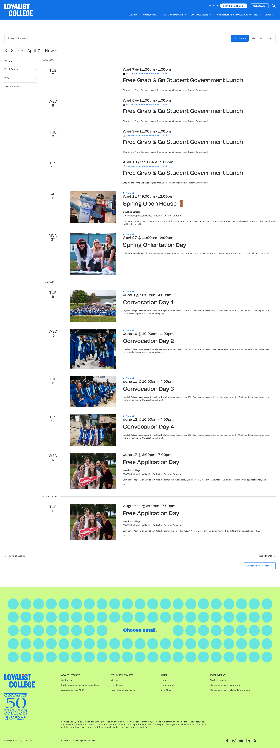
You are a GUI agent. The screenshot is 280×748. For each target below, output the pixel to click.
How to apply (117, 685)
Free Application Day (151, 462)
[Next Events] (12, 50)
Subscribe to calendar (258, 566)
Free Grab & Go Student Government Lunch (183, 80)
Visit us (114, 680)
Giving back (166, 690)
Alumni (164, 680)
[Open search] (274, 6)
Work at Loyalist (218, 680)
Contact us (66, 680)
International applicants (123, 690)
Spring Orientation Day (154, 245)
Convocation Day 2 (148, 341)
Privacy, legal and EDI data (84, 741)
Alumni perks (167, 685)
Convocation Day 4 (148, 427)
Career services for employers (225, 685)
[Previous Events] (6, 50)
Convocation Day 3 (148, 389)
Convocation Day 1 (148, 303)
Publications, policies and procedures (80, 685)
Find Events (240, 38)
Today (20, 50)
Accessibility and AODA (72, 690)
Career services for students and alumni (230, 690)
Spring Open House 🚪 (154, 204)
